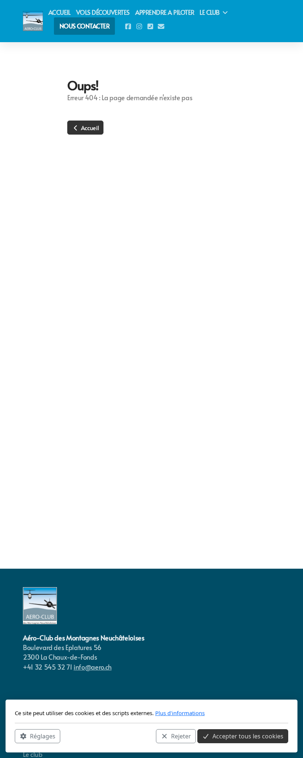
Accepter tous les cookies (247, 736)
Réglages (42, 736)
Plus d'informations (180, 713)
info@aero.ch (93, 667)
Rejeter (181, 736)
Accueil (89, 127)
